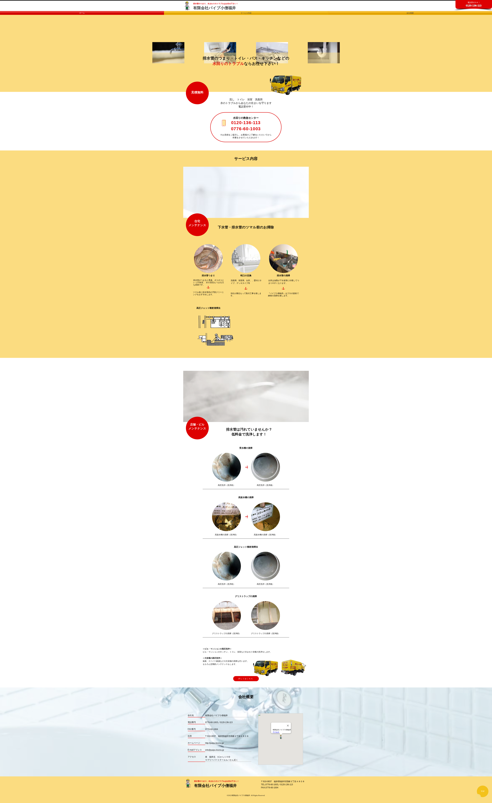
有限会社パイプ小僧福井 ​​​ (215, 8)
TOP (482, 791)
